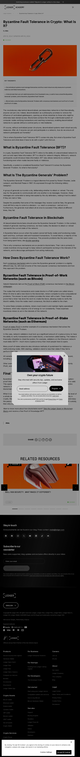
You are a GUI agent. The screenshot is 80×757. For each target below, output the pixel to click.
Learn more (55, 396)
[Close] (71, 742)
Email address (24, 389)
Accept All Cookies (63, 752)
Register (55, 388)
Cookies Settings (46, 752)
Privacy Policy (52, 399)
